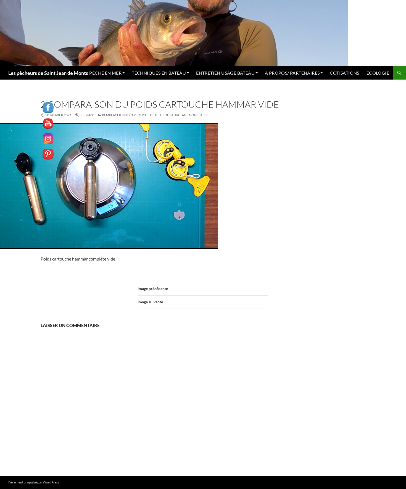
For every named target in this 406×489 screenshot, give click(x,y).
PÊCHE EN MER (105, 72)
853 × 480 (87, 115)
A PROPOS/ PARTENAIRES (292, 72)
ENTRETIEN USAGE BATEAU (225, 72)
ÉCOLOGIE (378, 72)
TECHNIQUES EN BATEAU (159, 72)
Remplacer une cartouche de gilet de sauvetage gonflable (155, 115)
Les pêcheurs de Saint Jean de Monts (48, 73)
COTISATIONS (344, 72)
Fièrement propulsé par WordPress (33, 482)
